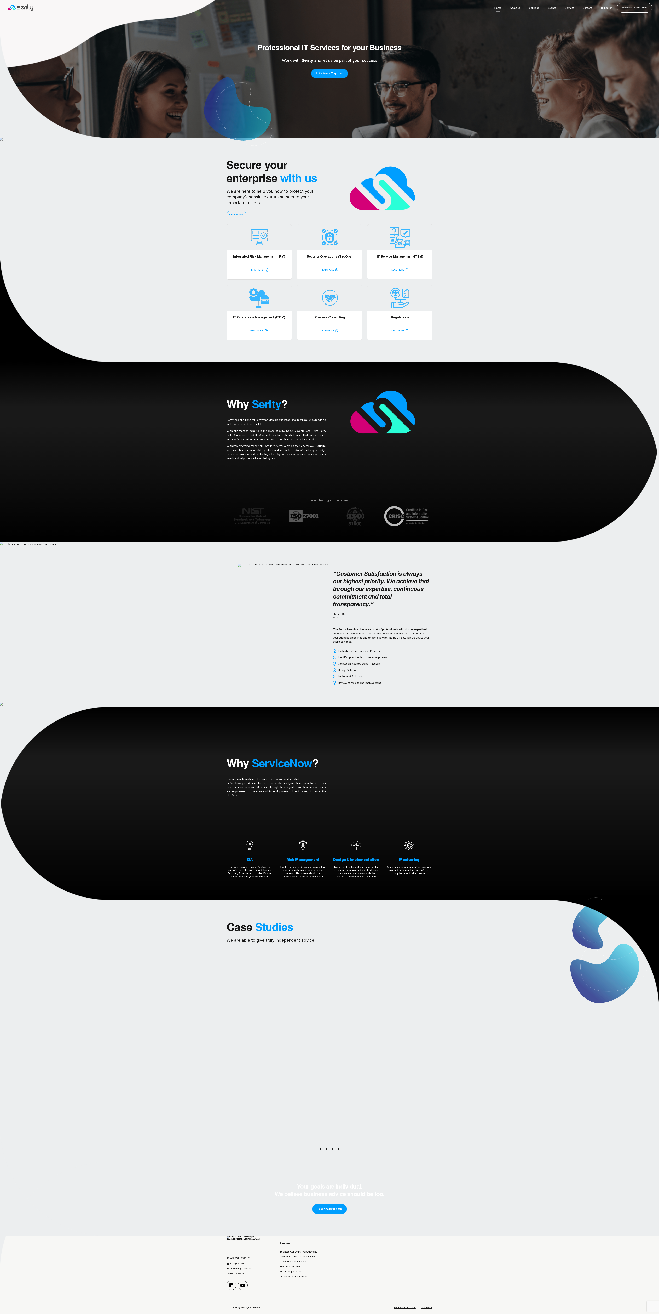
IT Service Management (293, 1261)
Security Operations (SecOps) (329, 257)
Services (534, 7)
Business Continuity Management (298, 1251)
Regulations (400, 317)
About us (515, 7)
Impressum (426, 1307)
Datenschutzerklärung (405, 1307)
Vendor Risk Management (294, 1276)
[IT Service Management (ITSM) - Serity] (400, 237)
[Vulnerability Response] (329, 1100)
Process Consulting (329, 317)
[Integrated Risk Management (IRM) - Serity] (259, 237)
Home (497, 7)
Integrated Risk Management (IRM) (259, 257)
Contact (569, 7)
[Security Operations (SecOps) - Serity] (329, 237)
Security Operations (291, 1271)
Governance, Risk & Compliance (297, 1256)
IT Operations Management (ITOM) (259, 317)
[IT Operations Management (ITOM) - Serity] (259, 298)
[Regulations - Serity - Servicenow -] (400, 298)
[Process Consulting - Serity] (329, 298)
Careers (587, 7)
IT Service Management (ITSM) (400, 257)
